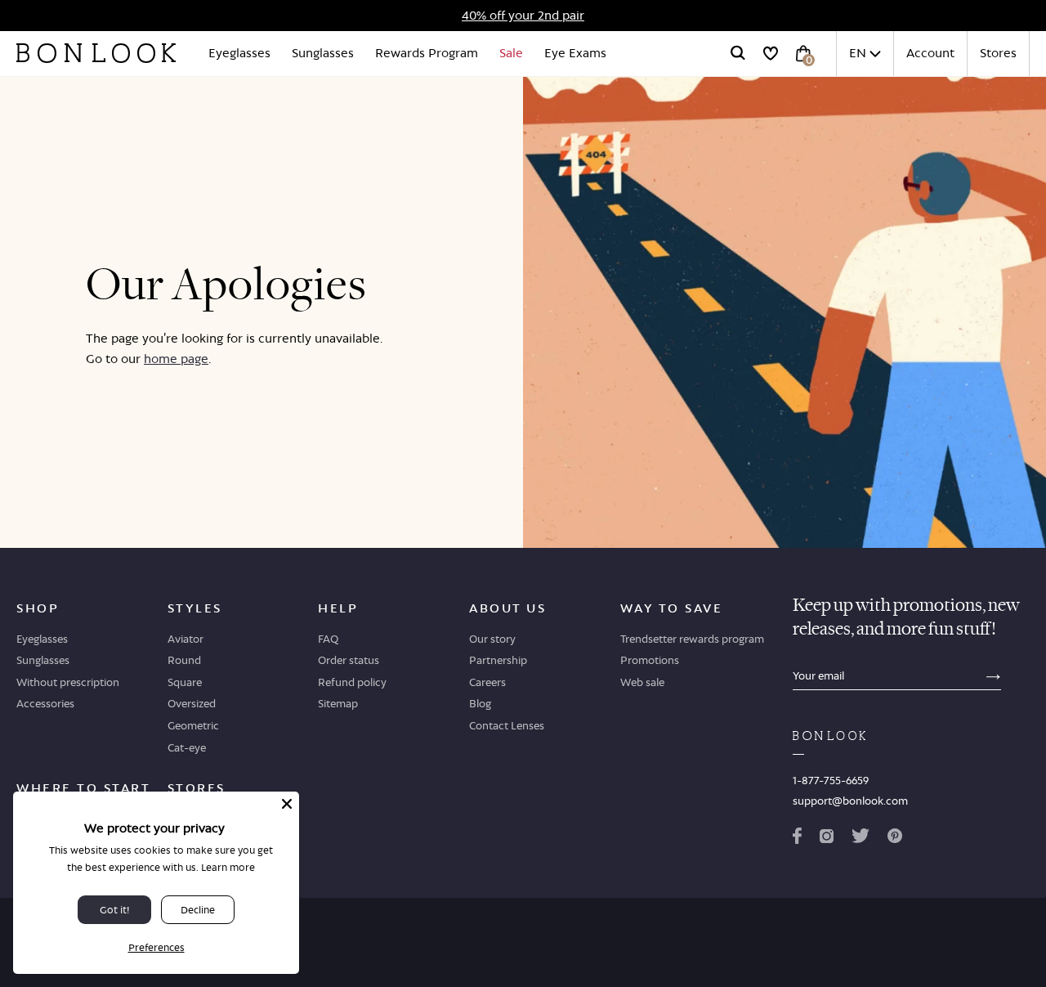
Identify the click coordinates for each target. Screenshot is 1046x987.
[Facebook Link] (797, 839)
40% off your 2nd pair (523, 15)
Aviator (185, 638)
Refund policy (352, 682)
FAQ (328, 638)
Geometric (193, 725)
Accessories (45, 703)
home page (176, 358)
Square (185, 682)
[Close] (287, 804)
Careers (487, 682)
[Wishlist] (770, 53)
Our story (492, 638)
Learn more (228, 867)
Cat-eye (187, 747)
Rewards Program (426, 53)
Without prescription (67, 682)
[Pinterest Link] (895, 839)
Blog (480, 703)
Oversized (192, 703)
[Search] (737, 53)
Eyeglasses (239, 53)
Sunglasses (323, 53)
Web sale (642, 682)
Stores (998, 53)
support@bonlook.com (850, 800)
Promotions (649, 659)
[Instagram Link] (826, 839)
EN (857, 53)
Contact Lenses (506, 725)
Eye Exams (575, 53)
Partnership (498, 659)
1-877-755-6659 (831, 780)
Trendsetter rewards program (692, 638)
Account (930, 53)
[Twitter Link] (860, 839)
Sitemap (338, 703)
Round (184, 659)
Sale (511, 53)
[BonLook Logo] (96, 53)
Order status (348, 659)
